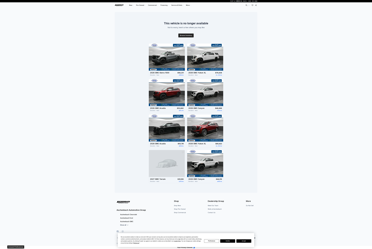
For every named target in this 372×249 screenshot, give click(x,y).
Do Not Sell (249, 205)
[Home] (119, 5)
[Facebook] (118, 231)
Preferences (211, 241)
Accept (244, 241)
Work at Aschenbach (215, 209)
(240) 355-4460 (252, 1)
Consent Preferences (15, 247)
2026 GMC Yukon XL (197, 73)
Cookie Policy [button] (177, 241)
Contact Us (211, 212)
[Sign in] (255, 5)
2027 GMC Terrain (158, 179)
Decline (228, 241)
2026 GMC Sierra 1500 (159, 73)
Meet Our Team (213, 205)
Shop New (177, 205)
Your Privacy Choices (185, 247)
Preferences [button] (136, 243)
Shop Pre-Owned (180, 209)
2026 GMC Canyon (196, 108)
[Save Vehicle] (183, 45)
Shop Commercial (180, 212)
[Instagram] (123, 231)
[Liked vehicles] (252, 5)
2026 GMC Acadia (158, 108)
